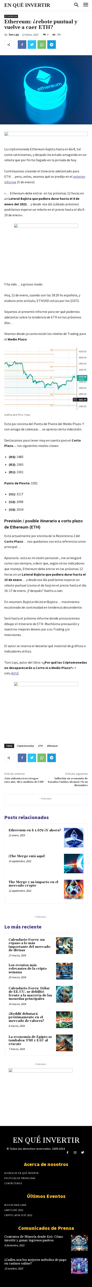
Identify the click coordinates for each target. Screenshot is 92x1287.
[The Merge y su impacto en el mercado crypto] (73, 889)
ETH (40, 745)
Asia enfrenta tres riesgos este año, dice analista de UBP (24, 780)
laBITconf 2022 (13, 1210)
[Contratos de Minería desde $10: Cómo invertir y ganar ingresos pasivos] (79, 1242)
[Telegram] (51, 44)
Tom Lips (13, 34)
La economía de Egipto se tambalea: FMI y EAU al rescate (30, 1040)
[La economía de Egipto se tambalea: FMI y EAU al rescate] (64, 1043)
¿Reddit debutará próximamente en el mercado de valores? (26, 1017)
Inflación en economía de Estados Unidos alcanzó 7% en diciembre (68, 782)
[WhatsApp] (41, 44)
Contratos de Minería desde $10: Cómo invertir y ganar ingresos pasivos (33, 1238)
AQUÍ (15, 673)
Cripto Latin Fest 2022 (18, 1215)
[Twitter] (32, 44)
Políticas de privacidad (20, 1178)
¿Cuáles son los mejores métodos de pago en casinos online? (35, 1262)
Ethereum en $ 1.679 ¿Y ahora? (35, 830)
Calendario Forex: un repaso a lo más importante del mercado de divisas (29, 945)
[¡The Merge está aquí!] (73, 863)
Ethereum (11, 16)
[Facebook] (22, 44)
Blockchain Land (15, 1204)
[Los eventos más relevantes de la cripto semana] (64, 971)
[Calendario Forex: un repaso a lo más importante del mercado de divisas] (64, 945)
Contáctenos (13, 1183)
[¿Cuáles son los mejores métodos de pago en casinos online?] (79, 1265)
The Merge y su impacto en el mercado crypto (33, 884)
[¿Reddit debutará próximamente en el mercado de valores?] (64, 1019)
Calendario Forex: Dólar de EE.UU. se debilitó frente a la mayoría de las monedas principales (30, 993)
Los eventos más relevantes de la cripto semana (28, 968)
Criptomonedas (25, 745)
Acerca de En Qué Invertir (21, 1173)
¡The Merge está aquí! (27, 856)
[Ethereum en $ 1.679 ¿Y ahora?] (73, 837)
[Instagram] (75, 1152)
